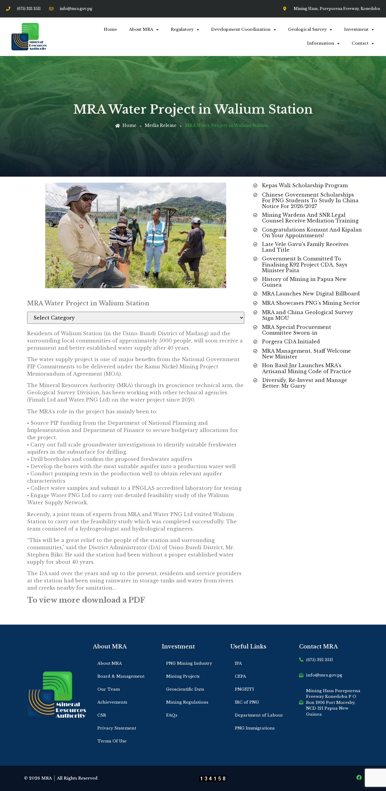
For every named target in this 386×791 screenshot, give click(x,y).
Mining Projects (183, 676)
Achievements (112, 702)
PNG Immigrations (255, 728)
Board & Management (120, 676)
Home (110, 29)
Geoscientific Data (185, 689)
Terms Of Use (112, 741)
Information (320, 43)
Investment (356, 29)
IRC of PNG (247, 702)
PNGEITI (244, 689)
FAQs (171, 715)
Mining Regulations (187, 702)
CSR (101, 715)
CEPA (240, 676)
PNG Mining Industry (189, 663)
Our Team (108, 689)
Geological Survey (307, 29)
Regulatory (182, 29)
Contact (360, 43)
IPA (238, 663)
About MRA (141, 29)
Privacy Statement (116, 728)
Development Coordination (241, 29)
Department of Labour (259, 715)
